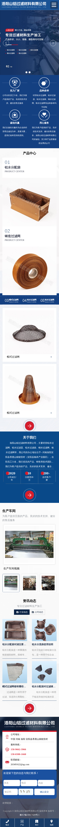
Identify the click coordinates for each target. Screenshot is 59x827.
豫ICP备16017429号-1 (29, 815)
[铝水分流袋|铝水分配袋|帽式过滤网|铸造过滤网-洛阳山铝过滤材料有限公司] (24, 4)
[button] (26, 72)
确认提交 (44, 792)
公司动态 (38, 612)
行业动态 (23, 612)
